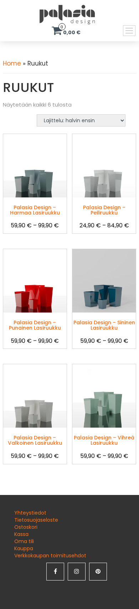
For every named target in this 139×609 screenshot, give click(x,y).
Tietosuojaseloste (36, 519)
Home (12, 63)
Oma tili (24, 541)
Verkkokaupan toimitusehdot (50, 555)
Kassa (21, 534)
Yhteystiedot (30, 512)
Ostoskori (25, 527)
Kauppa (23, 548)
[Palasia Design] (56, 14)
